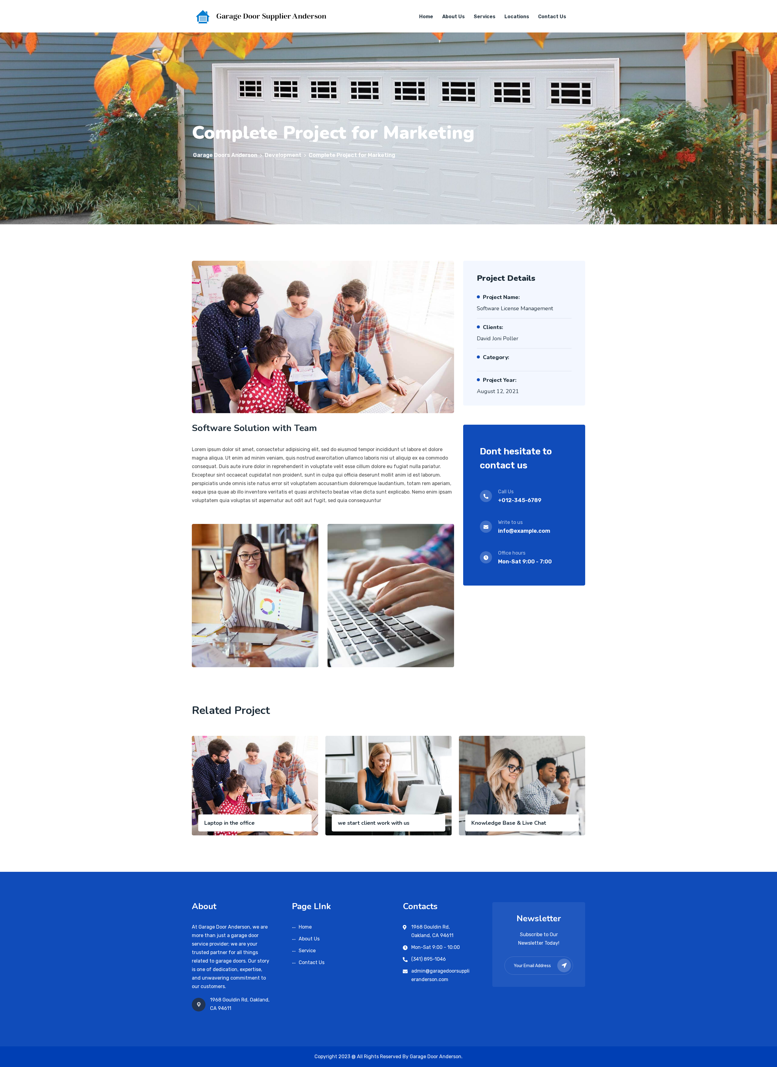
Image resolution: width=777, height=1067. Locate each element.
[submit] (564, 965)
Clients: (493, 327)
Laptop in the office (229, 823)
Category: (496, 357)
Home (426, 16)
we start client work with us (373, 823)
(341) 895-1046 (428, 959)
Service (307, 950)
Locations (516, 16)
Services (484, 16)
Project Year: (499, 380)
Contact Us (552, 16)
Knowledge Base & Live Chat (508, 823)
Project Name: (501, 297)
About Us (453, 16)
